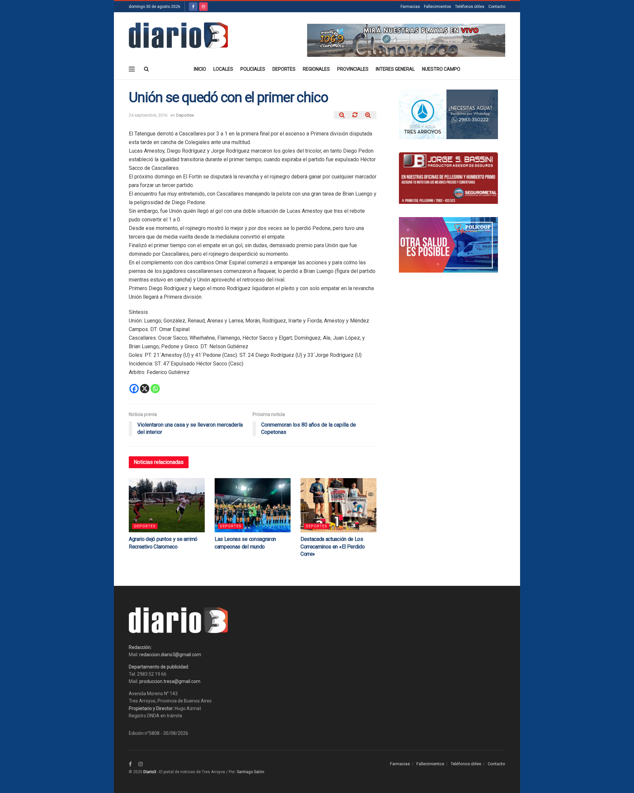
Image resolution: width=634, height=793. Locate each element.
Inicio (200, 69)
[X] (144, 388)
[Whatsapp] (155, 388)
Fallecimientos (437, 6)
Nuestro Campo (441, 69)
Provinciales (353, 69)
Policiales (252, 69)
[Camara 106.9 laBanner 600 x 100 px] (406, 40)
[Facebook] (134, 388)
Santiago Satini (250, 772)
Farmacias (410, 6)
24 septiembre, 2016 (148, 115)
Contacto (496, 6)
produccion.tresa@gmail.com (169, 681)
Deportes (284, 69)
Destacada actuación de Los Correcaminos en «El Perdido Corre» (332, 546)
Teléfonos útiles (469, 6)
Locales (223, 69)
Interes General (395, 69)
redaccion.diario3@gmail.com (170, 654)
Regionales (316, 69)
